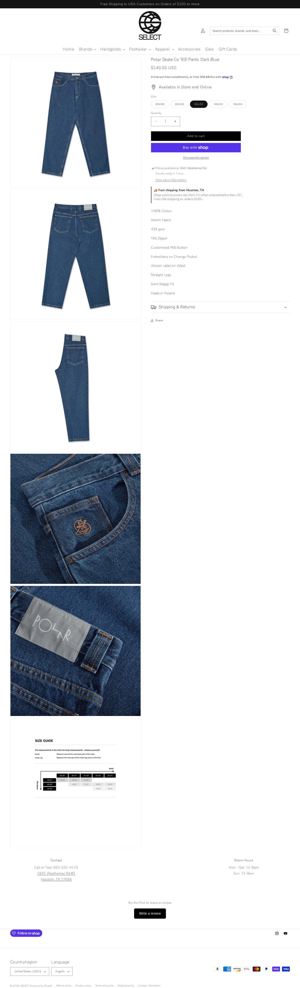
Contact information (149, 985)
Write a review (150, 913)
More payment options (196, 157)
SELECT (25, 985)
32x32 (198, 104)
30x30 (162, 105)
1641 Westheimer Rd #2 (56, 873)
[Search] (274, 31)
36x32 (240, 105)
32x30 (181, 105)
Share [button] (159, 320)
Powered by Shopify (41, 985)
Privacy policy (83, 985)
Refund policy (64, 985)
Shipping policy (126, 985)
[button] (87, 49)
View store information (171, 180)
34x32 (220, 105)
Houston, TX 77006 (56, 879)
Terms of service (104, 985)
